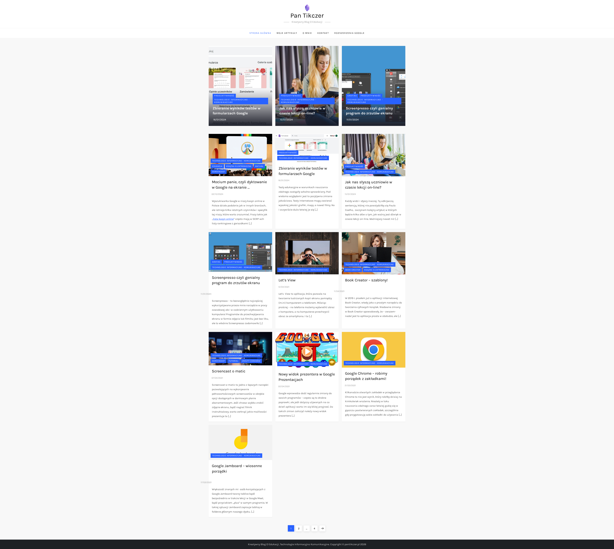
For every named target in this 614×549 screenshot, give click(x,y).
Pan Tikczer (307, 15)
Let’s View (287, 280)
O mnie (307, 33)
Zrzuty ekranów (251, 361)
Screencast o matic (228, 371)
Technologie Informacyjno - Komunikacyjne (232, 101)
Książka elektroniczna (238, 166)
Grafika (352, 96)
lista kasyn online (223, 218)
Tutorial (233, 361)
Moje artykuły (287, 33)
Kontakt (323, 33)
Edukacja (217, 166)
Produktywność (224, 96)
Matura (259, 166)
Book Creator (352, 270)
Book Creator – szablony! (366, 280)
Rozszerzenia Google (349, 33)
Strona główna (260, 33)
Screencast (218, 172)
